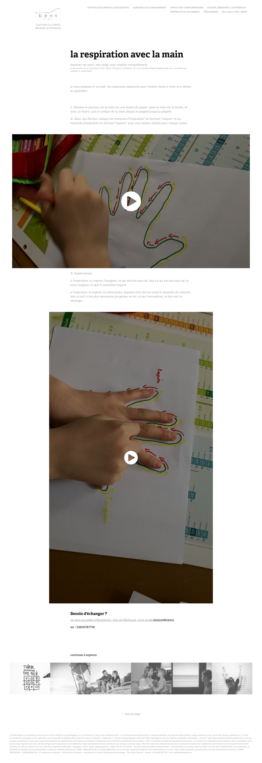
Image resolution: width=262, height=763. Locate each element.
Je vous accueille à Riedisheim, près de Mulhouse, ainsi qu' (122, 620)
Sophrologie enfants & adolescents (108, 7)
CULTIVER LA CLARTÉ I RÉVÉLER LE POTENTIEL (48, 26)
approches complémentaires (186, 7)
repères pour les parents (185, 11)
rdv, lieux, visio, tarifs (234, 11)
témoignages (210, 11)
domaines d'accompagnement (150, 7)
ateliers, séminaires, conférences (226, 7)
